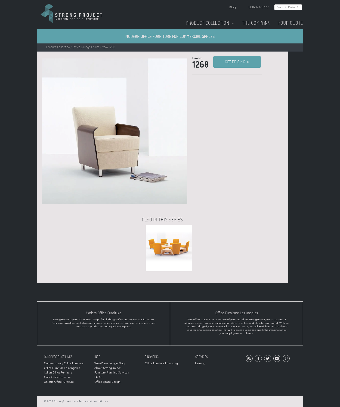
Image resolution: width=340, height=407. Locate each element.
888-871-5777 (258, 7)
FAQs (97, 377)
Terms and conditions (92, 401)
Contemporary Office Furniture (63, 363)
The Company (256, 23)
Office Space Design (107, 381)
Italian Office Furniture (58, 372)
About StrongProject (107, 368)
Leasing (200, 363)
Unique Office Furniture (59, 381)
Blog (232, 7)
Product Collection (207, 23)
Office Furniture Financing (161, 363)
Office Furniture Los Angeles (62, 368)
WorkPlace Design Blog (109, 363)
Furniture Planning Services (111, 372)
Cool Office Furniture (57, 377)
